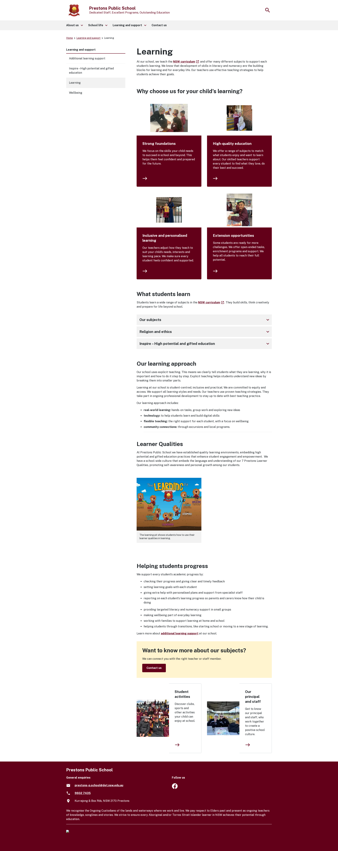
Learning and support (88, 38)
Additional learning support (87, 58)
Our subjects (204, 319)
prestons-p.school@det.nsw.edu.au (99, 785)
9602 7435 (83, 793)
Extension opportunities (233, 235)
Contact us (154, 668)
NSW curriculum (186, 61)
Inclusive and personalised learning (164, 238)
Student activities (182, 694)
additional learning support (179, 633)
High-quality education (232, 144)
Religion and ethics (204, 331)
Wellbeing (75, 92)
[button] (74, 25)
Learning (75, 82)
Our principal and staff (253, 697)
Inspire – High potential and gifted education (204, 343)
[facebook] (175, 788)
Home (69, 38)
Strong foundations (159, 144)
